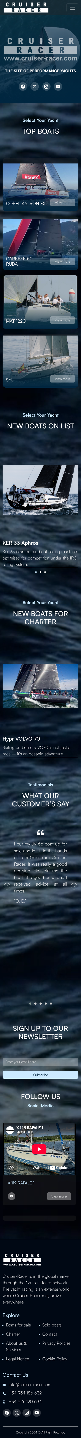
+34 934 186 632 (24, 1393)
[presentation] (7, 886)
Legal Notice (17, 1358)
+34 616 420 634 (24, 1401)
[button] (36, 572)
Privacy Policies (56, 1343)
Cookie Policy (54, 1358)
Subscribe (40, 1075)
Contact (49, 1334)
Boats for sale (18, 1325)
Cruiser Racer (26, 8)
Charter (13, 1334)
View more (62, 202)
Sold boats (52, 1325)
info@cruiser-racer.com (29, 1384)
